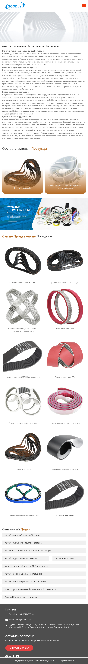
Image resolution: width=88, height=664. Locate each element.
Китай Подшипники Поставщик (21, 558)
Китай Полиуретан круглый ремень (23, 542)
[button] (81, 173)
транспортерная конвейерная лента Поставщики (30, 589)
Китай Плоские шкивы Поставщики (23, 573)
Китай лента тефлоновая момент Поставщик (28, 550)
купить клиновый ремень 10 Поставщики (26, 566)
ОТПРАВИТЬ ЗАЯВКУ (19, 648)
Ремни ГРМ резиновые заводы (21, 597)
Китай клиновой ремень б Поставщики (25, 581)
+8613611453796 (25, 614)
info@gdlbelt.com (23, 619)
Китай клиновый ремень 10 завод (22, 535)
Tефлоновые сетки (64, 558)
